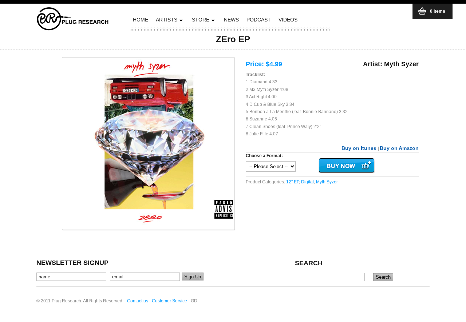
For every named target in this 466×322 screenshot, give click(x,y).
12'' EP (292, 181)
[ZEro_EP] (148, 143)
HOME (140, 20)
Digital (307, 181)
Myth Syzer (327, 181)
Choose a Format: (264, 155)
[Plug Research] (72, 28)
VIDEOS (288, 20)
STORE (199, 21)
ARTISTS (165, 21)
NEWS (231, 20)
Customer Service (169, 300)
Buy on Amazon (399, 148)
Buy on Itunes (358, 148)
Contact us (137, 300)
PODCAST (258, 20)
